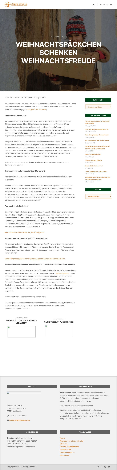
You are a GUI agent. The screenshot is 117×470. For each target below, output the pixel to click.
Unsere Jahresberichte (69, 447)
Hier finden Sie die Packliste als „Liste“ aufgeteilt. (24, 232)
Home (62, 438)
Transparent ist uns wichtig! (71, 441)
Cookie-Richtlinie (67, 452)
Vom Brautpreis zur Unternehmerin (97, 135)
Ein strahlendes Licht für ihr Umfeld (97, 140)
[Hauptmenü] (94, 4)
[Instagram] (107, 4)
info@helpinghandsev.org (19, 420)
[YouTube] (110, 4)
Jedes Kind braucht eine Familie (95, 171)
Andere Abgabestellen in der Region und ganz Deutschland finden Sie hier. (35, 259)
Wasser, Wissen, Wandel (93, 160)
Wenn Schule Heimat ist (93, 154)
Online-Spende (62, 273)
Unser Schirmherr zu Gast (94, 166)
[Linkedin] (100, 4)
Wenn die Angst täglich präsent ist (96, 129)
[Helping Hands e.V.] (16, 4)
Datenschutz (65, 449)
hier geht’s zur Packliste (36, 109)
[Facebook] (104, 4)
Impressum (64, 455)
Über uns (64, 444)
